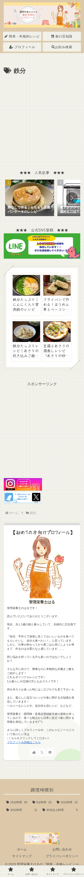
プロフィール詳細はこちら (24, 742)
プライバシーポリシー (62, 856)
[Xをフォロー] (42, 752)
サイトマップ (22, 856)
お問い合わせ (62, 849)
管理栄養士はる (42, 602)
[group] (29, 198)
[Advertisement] (42, 120)
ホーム (22, 849)
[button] (72, 198)
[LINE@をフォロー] (50, 752)
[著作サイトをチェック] (34, 752)
